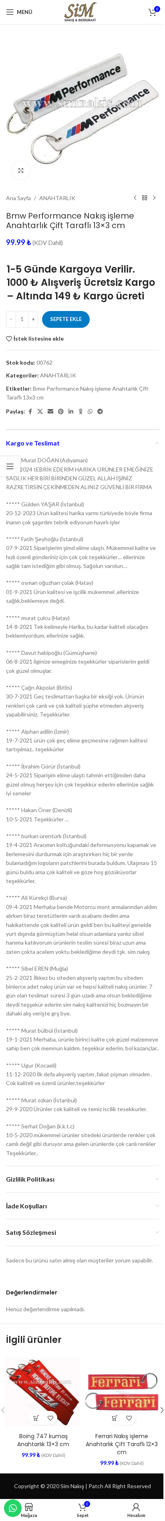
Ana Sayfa (18, 198)
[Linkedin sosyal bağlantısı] (71, 411)
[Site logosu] (82, 11)
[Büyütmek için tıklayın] (21, 170)
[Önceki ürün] (135, 198)
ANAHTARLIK (57, 198)
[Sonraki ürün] (154, 198)
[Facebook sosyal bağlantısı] (30, 411)
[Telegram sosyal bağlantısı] (100, 411)
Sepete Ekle (66, 319)
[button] (36, 1418)
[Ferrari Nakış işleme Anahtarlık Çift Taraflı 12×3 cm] (122, 1391)
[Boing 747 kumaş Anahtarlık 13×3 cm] (43, 1391)
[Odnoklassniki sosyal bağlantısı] (80, 411)
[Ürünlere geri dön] (144, 198)
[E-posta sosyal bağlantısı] (50, 411)
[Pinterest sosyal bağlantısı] (61, 411)
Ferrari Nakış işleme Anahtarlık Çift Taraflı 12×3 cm (122, 1444)
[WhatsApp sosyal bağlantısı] (90, 411)
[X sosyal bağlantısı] (40, 411)
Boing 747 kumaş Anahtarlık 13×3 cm (43, 1440)
